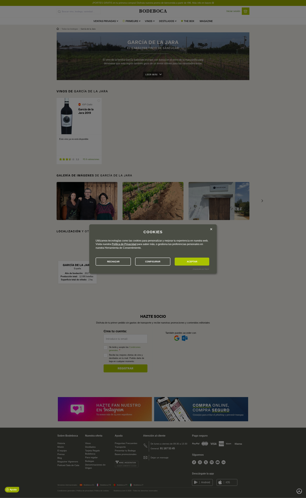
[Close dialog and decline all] (211, 229)
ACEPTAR (192, 261)
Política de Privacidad (124, 244)
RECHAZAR (113, 261)
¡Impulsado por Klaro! (201, 269)
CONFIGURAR (152, 261)
